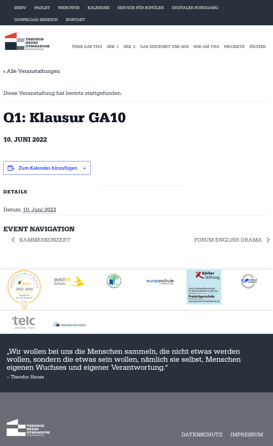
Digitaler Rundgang (195, 7)
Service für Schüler (141, 7)
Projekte (234, 46)
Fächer (257, 46)
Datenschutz (201, 434)
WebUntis (69, 7)
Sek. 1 (113, 46)
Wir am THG (206, 46)
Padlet (42, 7)
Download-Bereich (36, 19)
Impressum (246, 434)
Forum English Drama (228, 240)
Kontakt (75, 19)
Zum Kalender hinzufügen (48, 167)
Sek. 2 (130, 46)
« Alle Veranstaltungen (31, 71)
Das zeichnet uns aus (164, 46)
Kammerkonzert (44, 240)
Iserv (20, 7)
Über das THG (87, 46)
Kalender (99, 7)
